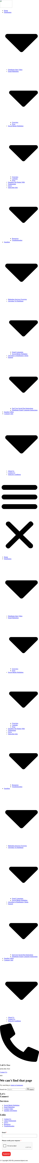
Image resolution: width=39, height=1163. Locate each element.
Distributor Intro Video (15, 69)
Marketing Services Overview (17, 299)
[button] (19, 516)
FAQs (10, 186)
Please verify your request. (11, 1140)
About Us (11, 471)
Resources (15, 238)
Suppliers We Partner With (16, 182)
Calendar (15, 179)
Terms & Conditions (14, 474)
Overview (15, 122)
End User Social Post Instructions (22, 408)
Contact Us (11, 473)
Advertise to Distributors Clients (18, 355)
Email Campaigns (17, 352)
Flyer (13, 124)
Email (4, 1132)
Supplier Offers (9, 412)
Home (6, 10)
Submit (6, 1154)
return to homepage (17, 1085)
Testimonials (12, 184)
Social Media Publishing (19, 354)
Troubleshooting (17, 240)
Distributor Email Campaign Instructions (25, 410)
